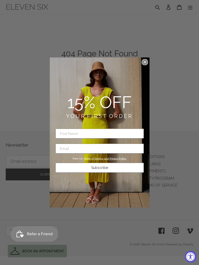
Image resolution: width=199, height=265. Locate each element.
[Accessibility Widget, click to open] (190, 256)
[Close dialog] (144, 62)
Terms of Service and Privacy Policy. (105, 158)
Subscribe (99, 168)
